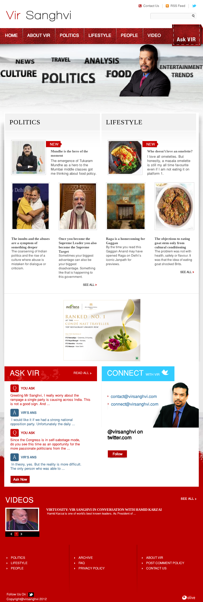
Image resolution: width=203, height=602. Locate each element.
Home (11, 36)
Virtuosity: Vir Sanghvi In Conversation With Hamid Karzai (104, 510)
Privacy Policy (92, 568)
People (129, 36)
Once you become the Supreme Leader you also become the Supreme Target (78, 245)
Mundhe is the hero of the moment (69, 153)
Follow (117, 454)
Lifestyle (100, 36)
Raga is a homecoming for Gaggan (125, 241)
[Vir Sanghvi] (38, 17)
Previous (11, 534)
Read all (81, 373)
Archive (86, 558)
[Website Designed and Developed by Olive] (188, 598)
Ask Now (20, 479)
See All (88, 285)
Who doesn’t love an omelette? (170, 151)
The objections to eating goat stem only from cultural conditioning (172, 243)
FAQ (82, 563)
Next (21, 534)
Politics (69, 36)
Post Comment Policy (165, 563)
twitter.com (120, 438)
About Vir (38, 36)
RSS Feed (177, 6)
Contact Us (151, 6)
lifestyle (19, 563)
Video (154, 36)
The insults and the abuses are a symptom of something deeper (30, 243)
